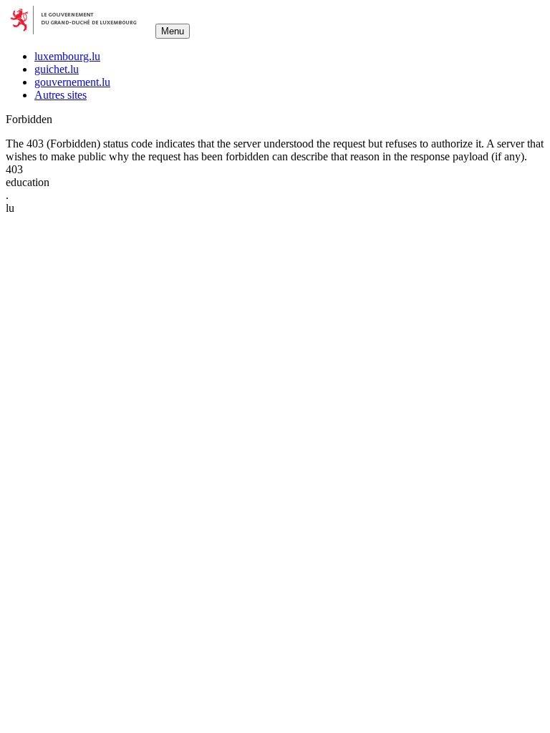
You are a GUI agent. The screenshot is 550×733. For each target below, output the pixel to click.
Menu (172, 31)
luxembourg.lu (67, 56)
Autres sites (60, 95)
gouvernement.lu (72, 82)
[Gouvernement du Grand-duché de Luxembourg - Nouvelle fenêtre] (79, 30)
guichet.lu (56, 69)
